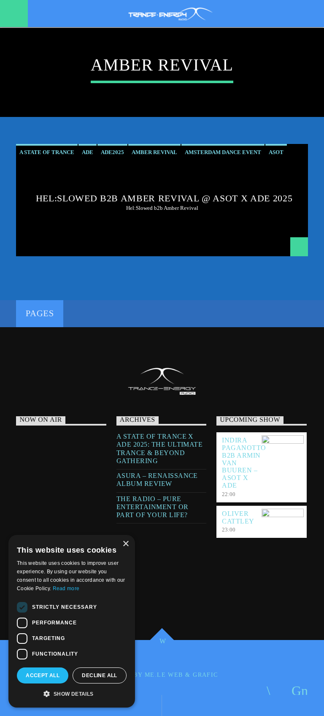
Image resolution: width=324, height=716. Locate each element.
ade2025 (112, 152)
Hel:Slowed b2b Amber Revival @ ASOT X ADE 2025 (164, 198)
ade (87, 152)
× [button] (125, 544)
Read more (66, 588)
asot (276, 152)
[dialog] (71, 621)
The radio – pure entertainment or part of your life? (152, 506)
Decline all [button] (99, 675)
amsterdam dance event (223, 152)
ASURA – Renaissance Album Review (157, 479)
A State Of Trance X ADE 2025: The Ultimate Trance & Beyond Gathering (159, 448)
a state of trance (46, 152)
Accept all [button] (42, 675)
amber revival (154, 152)
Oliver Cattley (238, 517)
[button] (72, 694)
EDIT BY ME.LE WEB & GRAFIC (166, 674)
